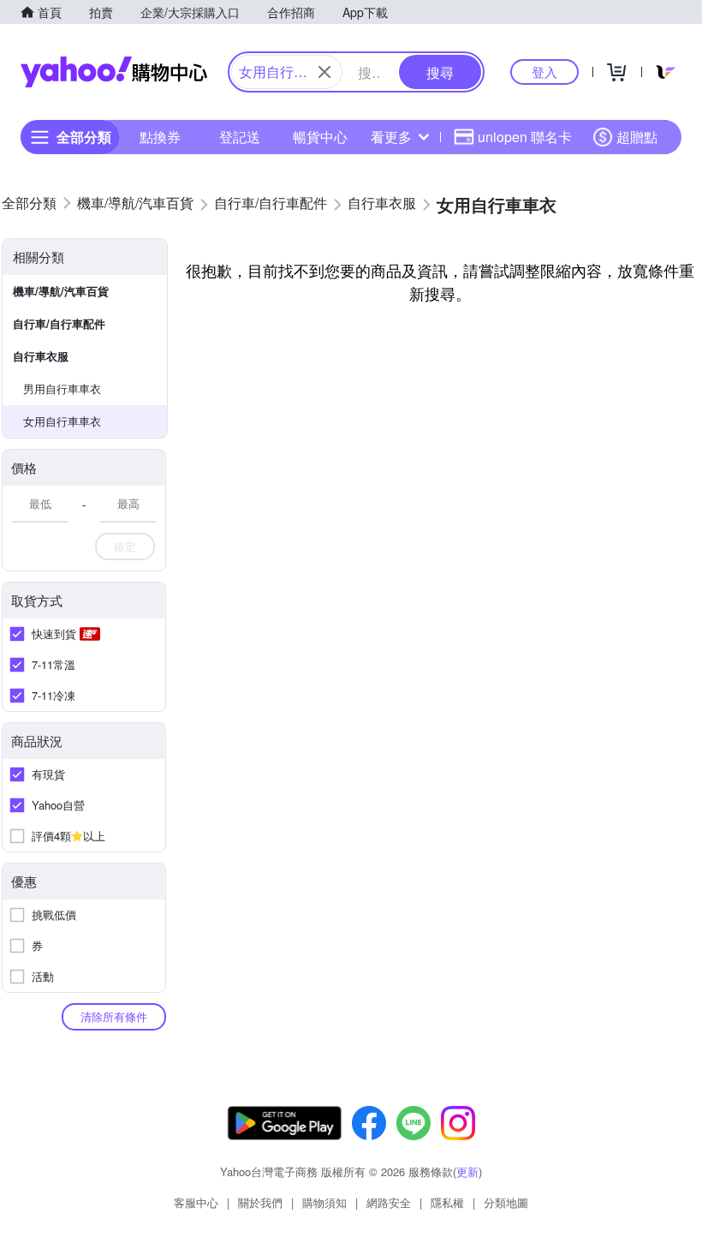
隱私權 (447, 1202)
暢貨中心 (320, 136)
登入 (544, 72)
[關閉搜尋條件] (324, 72)
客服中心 (196, 1202)
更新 (467, 1171)
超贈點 (636, 136)
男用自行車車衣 (62, 388)
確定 (125, 546)
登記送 (239, 136)
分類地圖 (506, 1202)
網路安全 (388, 1202)
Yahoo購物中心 (114, 72)
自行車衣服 (40, 356)
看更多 (391, 136)
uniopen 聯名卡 (525, 136)
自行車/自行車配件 (59, 323)
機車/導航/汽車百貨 (61, 291)
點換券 (160, 136)
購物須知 (324, 1202)
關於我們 (260, 1202)
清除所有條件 (113, 1016)
